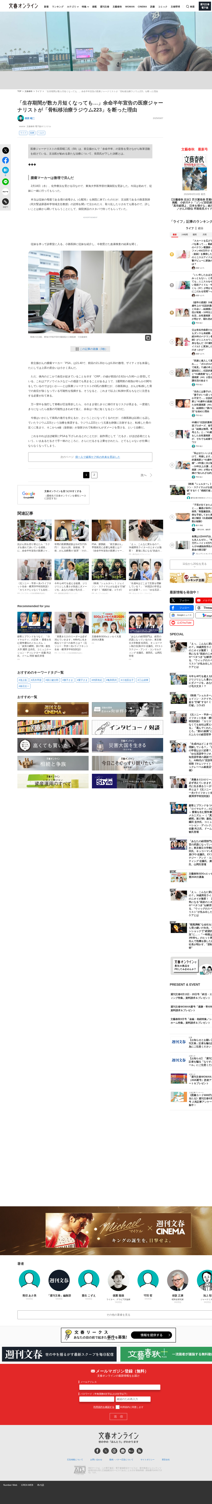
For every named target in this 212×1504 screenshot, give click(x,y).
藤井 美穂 (199, 525)
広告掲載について (75, 1459)
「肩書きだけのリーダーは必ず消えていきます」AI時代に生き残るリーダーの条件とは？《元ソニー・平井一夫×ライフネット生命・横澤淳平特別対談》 (71, 644)
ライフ (39, 91)
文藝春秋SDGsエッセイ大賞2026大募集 (106, 639)
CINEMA (142, 6)
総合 (200, 228)
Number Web (10, 1485)
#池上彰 (23, 680)
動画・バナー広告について (121, 1459)
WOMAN (129, 6)
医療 (32, 133)
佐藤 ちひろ (200, 268)
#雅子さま (67, 680)
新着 (46, 6)
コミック (162, 6)
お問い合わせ (96, 1459)
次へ (144, 475)
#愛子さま (82, 680)
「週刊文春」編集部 (203, 529)
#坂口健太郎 (52, 680)
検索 (192, 6)
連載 (94, 6)
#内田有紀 (97, 680)
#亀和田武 (111, 680)
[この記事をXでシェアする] (5, 151)
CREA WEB (27, 1485)
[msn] (131, 1451)
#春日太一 (24, 686)
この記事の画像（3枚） (94, 349)
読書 (152, 6)
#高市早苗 (36, 680)
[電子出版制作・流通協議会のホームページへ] (80, 1470)
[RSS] (140, 1451)
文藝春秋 (117, 6)
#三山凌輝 (143, 680)
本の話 (40, 1485)
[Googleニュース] (123, 1451)
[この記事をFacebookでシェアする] (5, 161)
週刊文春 (104, 6)
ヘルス (41, 133)
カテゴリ (71, 6)
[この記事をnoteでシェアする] (5, 192)
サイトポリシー (148, 1459)
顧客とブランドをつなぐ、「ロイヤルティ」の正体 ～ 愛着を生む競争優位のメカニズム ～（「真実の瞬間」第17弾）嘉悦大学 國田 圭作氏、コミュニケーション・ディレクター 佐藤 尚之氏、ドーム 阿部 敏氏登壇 (34, 647)
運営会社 (166, 1459)
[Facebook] (97, 1451)
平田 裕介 (199, 323)
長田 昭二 (30, 118)
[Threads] (114, 1451)
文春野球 (175, 6)
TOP (19, 91)
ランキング (58, 6)
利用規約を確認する (103, 1407)
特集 (84, 6)
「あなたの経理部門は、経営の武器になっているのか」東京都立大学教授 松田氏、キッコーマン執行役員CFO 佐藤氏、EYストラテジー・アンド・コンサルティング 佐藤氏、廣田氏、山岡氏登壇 (146, 647)
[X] (106, 1451)
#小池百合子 (127, 680)
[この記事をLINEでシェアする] (5, 182)
